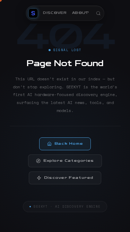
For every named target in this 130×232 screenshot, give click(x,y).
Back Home (68, 144)
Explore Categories (68, 161)
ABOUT (80, 13)
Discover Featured (68, 178)
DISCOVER (55, 13)
